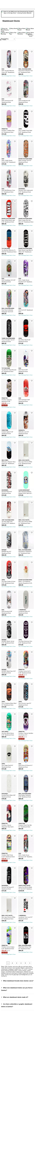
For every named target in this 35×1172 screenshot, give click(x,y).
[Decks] (13, 28)
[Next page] (30, 963)
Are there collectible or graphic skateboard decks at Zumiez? (16, 1005)
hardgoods (24, 974)
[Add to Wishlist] (14, 51)
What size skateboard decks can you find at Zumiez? (16, 989)
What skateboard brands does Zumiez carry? (18, 981)
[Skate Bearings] (5, 34)
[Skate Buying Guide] (5, 31)
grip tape (16, 974)
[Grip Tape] (13, 34)
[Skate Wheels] (30, 30)
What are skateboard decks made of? (15, 997)
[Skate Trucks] (22, 30)
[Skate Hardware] (22, 34)
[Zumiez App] (17, 14)
